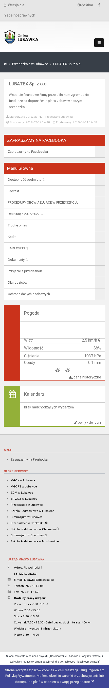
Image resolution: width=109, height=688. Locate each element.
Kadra (12, 237)
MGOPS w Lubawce (24, 486)
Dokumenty (16, 260)
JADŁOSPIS (16, 248)
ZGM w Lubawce (22, 492)
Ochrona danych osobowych (29, 294)
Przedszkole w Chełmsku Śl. (29, 523)
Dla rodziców (17, 282)
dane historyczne (87, 377)
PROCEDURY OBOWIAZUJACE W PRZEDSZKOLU (43, 202)
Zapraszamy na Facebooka (28, 152)
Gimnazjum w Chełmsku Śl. (29, 535)
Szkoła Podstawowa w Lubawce (32, 511)
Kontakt (13, 191)
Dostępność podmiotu (24, 179)
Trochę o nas (17, 225)
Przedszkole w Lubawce (30, 64)
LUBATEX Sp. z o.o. (67, 64)
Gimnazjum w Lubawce (26, 517)
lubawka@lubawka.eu (39, 580)
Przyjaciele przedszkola (25, 271)
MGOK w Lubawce (23, 480)
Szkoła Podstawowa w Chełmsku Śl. (35, 529)
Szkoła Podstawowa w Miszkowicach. (36, 541)
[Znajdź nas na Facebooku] (100, 5)
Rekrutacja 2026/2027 (24, 214)
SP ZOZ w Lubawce (24, 498)
